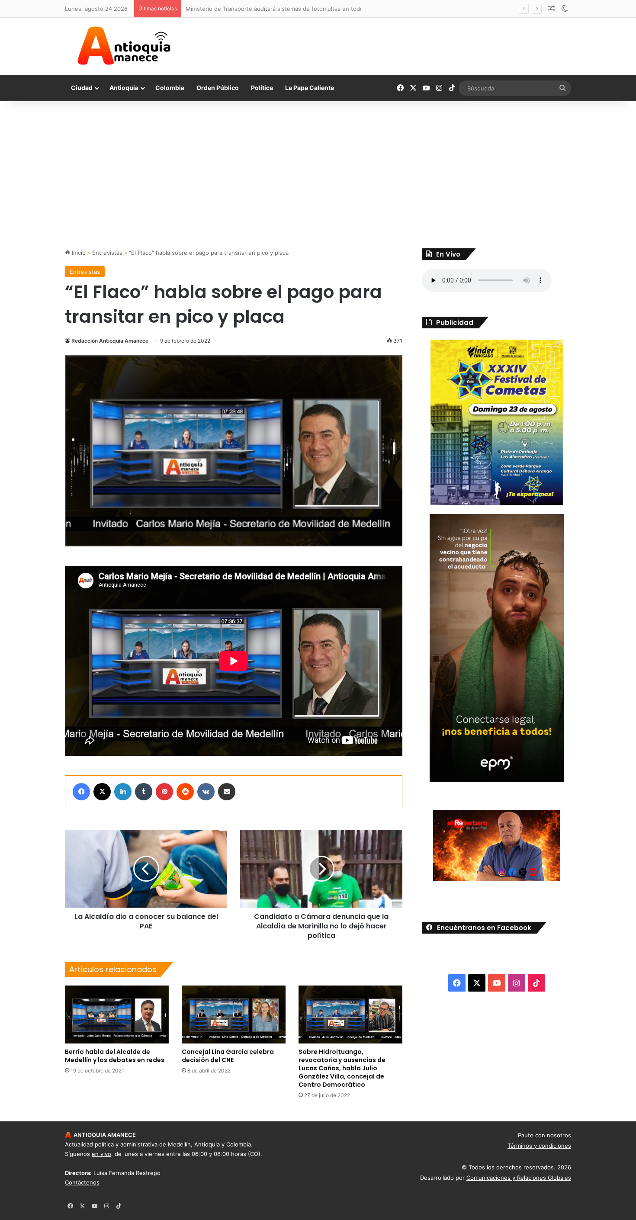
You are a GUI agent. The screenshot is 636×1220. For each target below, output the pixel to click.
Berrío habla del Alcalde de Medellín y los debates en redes (114, 1055)
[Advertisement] (318, 174)
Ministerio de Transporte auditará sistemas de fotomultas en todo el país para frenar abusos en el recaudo (330, 8)
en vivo (101, 1153)
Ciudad (82, 87)
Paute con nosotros (544, 1135)
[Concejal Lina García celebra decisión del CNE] (234, 1014)
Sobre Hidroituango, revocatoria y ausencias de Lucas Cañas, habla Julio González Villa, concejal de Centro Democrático (342, 1068)
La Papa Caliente (309, 87)
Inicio (78, 252)
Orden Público (217, 87)
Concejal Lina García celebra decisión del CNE (228, 1055)
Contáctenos (82, 1182)
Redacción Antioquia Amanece (109, 340)
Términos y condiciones (539, 1145)
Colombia (169, 87)
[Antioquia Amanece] (124, 45)
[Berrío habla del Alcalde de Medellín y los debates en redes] (117, 1015)
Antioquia (123, 87)
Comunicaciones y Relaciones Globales (518, 1177)
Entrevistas (107, 252)
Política (262, 87)
